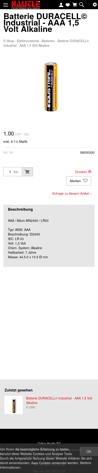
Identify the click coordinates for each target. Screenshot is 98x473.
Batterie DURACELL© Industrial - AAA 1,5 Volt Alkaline (46, 43)
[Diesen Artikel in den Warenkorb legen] (27, 171)
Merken (76, 181)
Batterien (48, 40)
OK (89, 451)
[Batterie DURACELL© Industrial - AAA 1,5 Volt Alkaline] (14, 405)
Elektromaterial (28, 40)
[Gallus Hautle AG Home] (25, 7)
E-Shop (8, 40)
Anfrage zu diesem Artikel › (71, 193)
